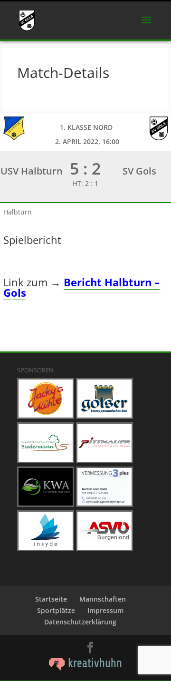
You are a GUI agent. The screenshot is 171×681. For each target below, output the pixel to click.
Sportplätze (56, 610)
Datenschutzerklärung (80, 621)
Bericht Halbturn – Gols (81, 287)
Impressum (105, 610)
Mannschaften (102, 598)
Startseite (51, 598)
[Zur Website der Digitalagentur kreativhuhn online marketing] (85, 667)
